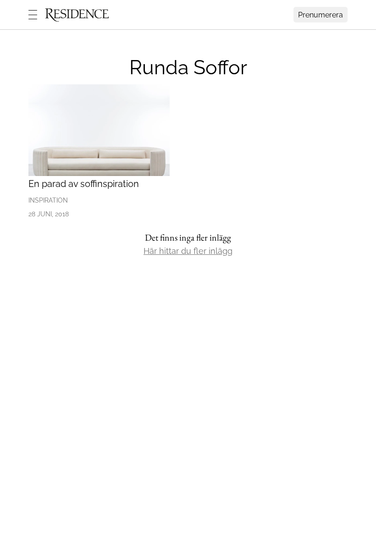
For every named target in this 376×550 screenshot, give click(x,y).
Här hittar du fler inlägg (188, 251)
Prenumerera (320, 15)
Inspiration (48, 200)
